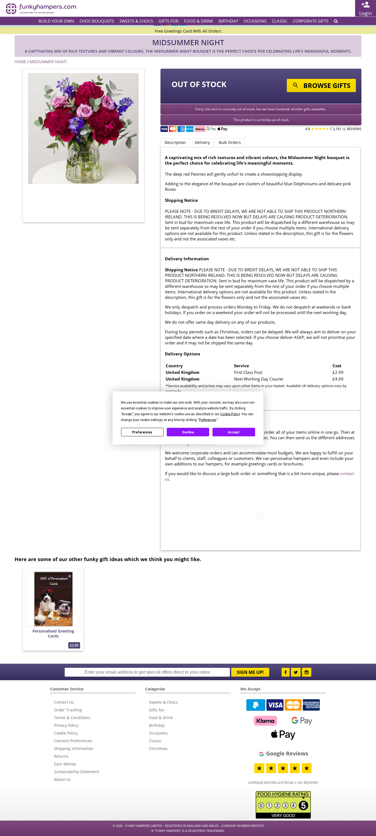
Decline (188, 432)
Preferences (142, 432)
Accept (233, 432)
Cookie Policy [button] (230, 414)
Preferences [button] (207, 420)
